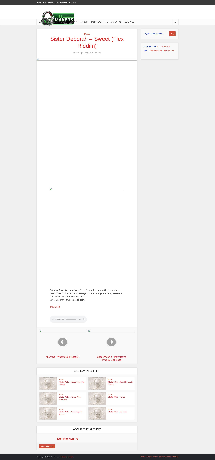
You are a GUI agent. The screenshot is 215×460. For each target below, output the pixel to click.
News (73, 21)
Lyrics (83, 21)
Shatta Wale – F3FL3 (116, 397)
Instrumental (113, 21)
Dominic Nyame (94, 53)
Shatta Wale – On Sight (117, 412)
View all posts (47, 446)
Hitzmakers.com (66, 457)
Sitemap (72, 2)
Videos (63, 21)
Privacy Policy (48, 2)
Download (55, 306)
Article (129, 21)
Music (51, 21)
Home (39, 2)
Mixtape (96, 21)
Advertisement (61, 2)
